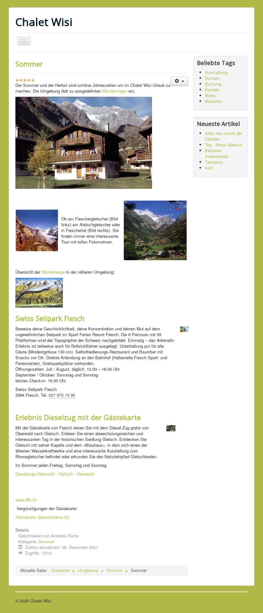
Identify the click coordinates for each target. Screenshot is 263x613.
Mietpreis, (214, 101)
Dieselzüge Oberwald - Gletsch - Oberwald (54, 474)
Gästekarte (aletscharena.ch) (42, 517)
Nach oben (238, 601)
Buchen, (212, 78)
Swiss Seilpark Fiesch (50, 318)
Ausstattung (216, 72)
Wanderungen (115, 91)
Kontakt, (213, 90)
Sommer (29, 64)
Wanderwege (53, 272)
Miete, (210, 95)
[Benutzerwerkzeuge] (179, 81)
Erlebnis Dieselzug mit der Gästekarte (78, 417)
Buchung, (214, 84)
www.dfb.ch (26, 500)
